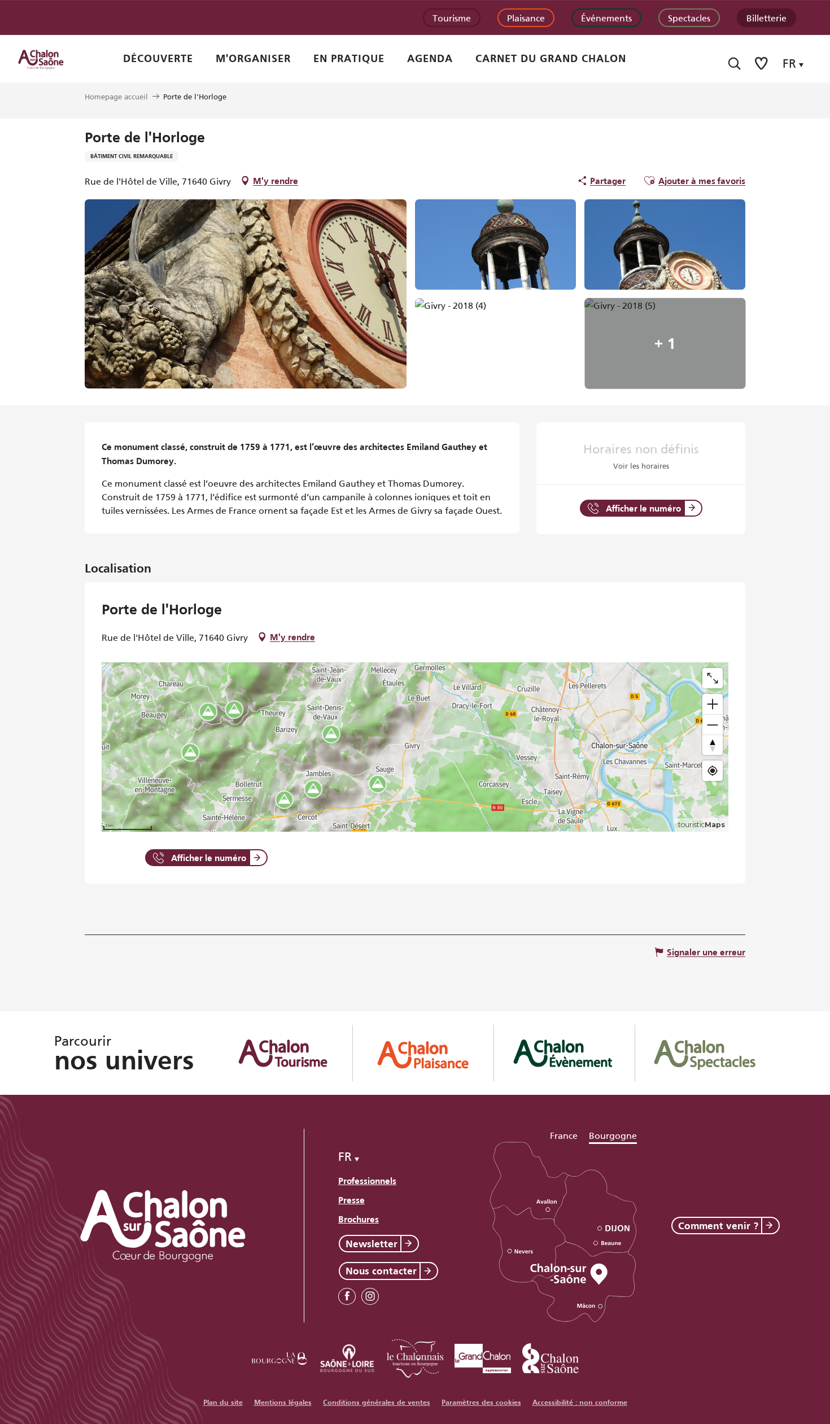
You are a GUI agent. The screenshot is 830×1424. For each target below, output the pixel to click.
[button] (734, 63)
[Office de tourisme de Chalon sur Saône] (51, 59)
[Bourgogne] (279, 1356)
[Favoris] (762, 64)
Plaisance (526, 17)
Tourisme (452, 17)
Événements (606, 17)
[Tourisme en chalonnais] (415, 1356)
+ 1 (665, 343)
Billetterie (766, 17)
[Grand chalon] (483, 1356)
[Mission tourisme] (347, 1356)
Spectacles (689, 17)
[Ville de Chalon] (550, 1356)
